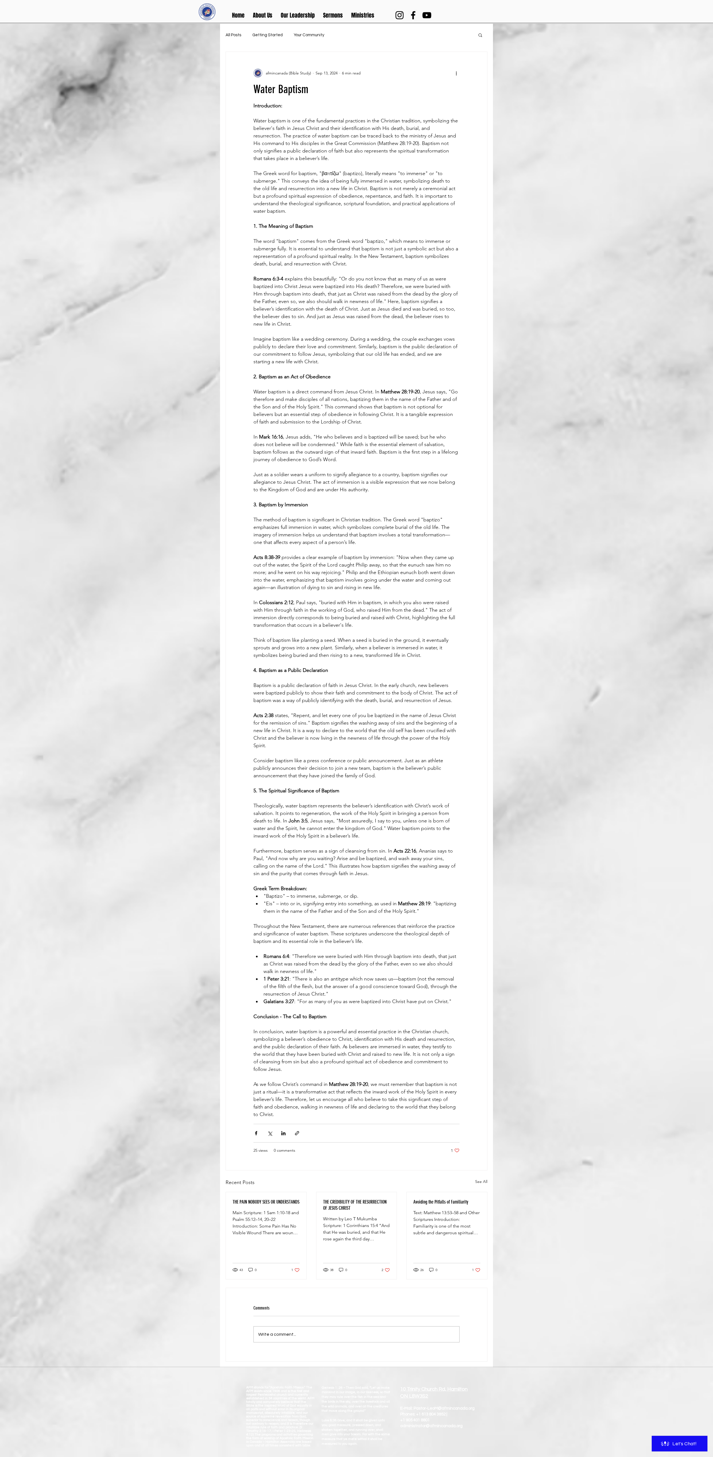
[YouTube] (426, 15)
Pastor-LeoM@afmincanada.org (444, 1408)
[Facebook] (413, 15)
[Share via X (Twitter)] (269, 1133)
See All (481, 1181)
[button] (263, 15)
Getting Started (267, 35)
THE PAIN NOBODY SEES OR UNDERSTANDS (266, 1202)
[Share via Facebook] (256, 1133)
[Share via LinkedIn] (283, 1133)
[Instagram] (399, 15)
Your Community (309, 35)
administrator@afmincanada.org (431, 1426)
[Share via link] (297, 1133)
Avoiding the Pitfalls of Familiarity (440, 1202)
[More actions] (456, 73)
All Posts (233, 35)
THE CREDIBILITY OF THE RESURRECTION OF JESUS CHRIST (355, 1205)
